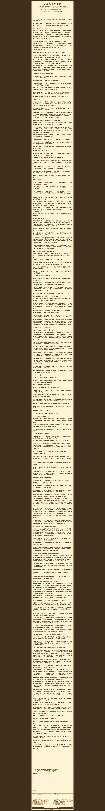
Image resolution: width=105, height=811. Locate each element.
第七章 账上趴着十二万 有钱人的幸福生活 (60, 802)
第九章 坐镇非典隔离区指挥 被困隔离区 (46, 771)
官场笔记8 (63, 7)
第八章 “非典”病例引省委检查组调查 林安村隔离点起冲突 (41, 800)
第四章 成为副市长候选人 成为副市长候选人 (60, 803)
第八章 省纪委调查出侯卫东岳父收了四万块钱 (60, 794)
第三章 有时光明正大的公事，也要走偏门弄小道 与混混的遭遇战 (63, 800)
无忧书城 (59, 809)
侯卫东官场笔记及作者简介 (48, 6)
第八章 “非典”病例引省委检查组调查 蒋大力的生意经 (40, 799)
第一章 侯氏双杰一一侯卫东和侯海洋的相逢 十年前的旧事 (62, 801)
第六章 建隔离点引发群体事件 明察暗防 (38, 804)
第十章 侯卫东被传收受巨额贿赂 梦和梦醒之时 (48, 769)
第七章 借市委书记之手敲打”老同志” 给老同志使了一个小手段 (63, 799)
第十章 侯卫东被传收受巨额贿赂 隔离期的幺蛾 (39, 794)
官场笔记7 (59, 7)
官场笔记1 (37, 7)
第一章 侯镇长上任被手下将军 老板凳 (59, 798)
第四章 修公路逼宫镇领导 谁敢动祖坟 (59, 804)
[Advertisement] (52, 14)
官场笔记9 (67, 7)
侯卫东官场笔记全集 (41, 6)
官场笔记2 (41, 7)
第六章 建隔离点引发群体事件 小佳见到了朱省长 (40, 803)
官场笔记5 (52, 7)
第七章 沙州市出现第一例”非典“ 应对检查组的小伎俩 (40, 801)
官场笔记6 (56, 7)
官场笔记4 (48, 7)
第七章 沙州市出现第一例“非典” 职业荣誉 (39, 802)
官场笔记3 (45, 7)
